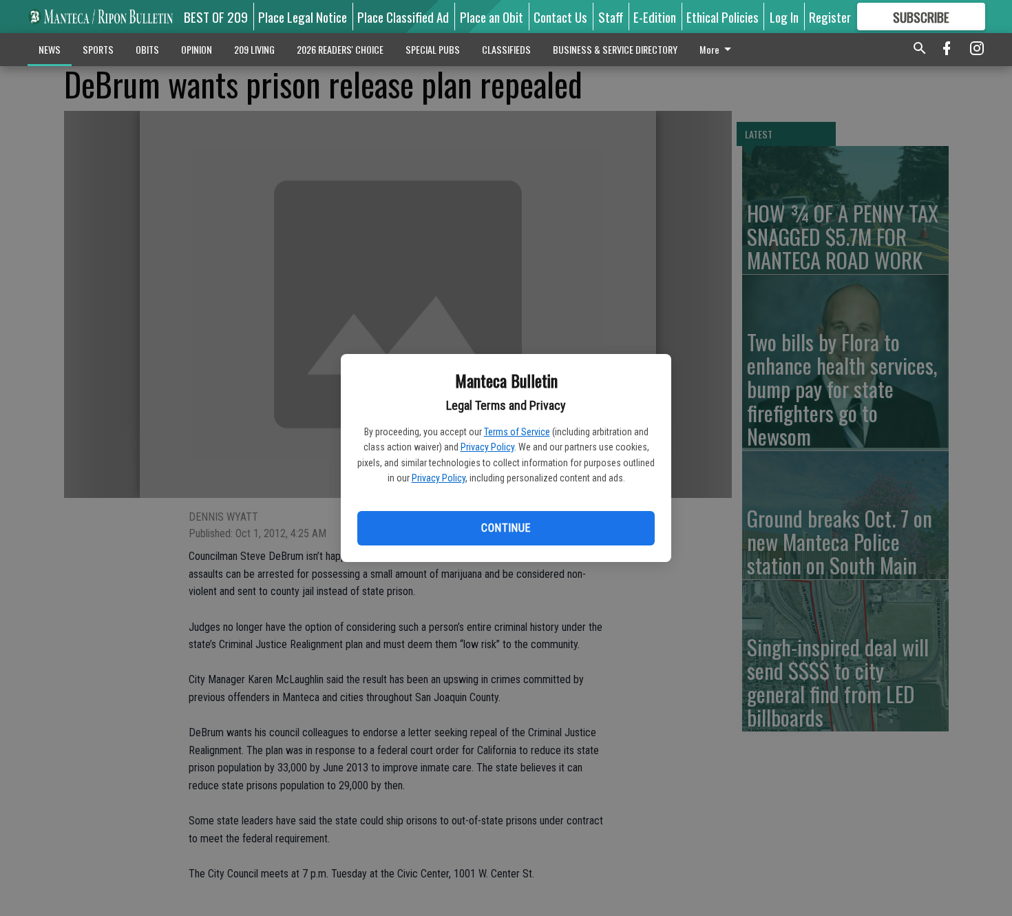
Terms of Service (517, 431)
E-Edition (654, 16)
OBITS (147, 49)
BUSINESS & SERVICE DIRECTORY (615, 49)
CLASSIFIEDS (506, 49)
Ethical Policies (722, 16)
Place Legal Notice (302, 16)
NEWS (50, 49)
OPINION (196, 49)
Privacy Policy (487, 446)
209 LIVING (254, 49)
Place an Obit (491, 16)
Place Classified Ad (403, 16)
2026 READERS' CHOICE (340, 49)
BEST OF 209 (216, 16)
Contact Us (560, 16)
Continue (505, 527)
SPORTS (98, 49)
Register (830, 16)
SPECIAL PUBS (432, 49)
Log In (784, 16)
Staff (610, 16)
